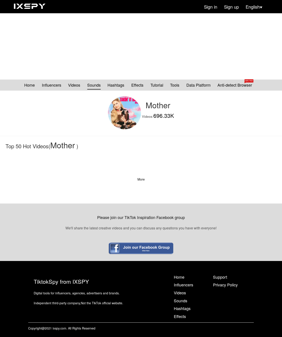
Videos (74, 85)
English (253, 7)
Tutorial (156, 85)
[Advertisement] (141, 46)
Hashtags (116, 85)
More (141, 179)
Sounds (94, 85)
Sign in (210, 7)
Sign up (231, 7)
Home (29, 85)
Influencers (51, 85)
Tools (174, 85)
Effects (137, 85)
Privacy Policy (225, 284)
